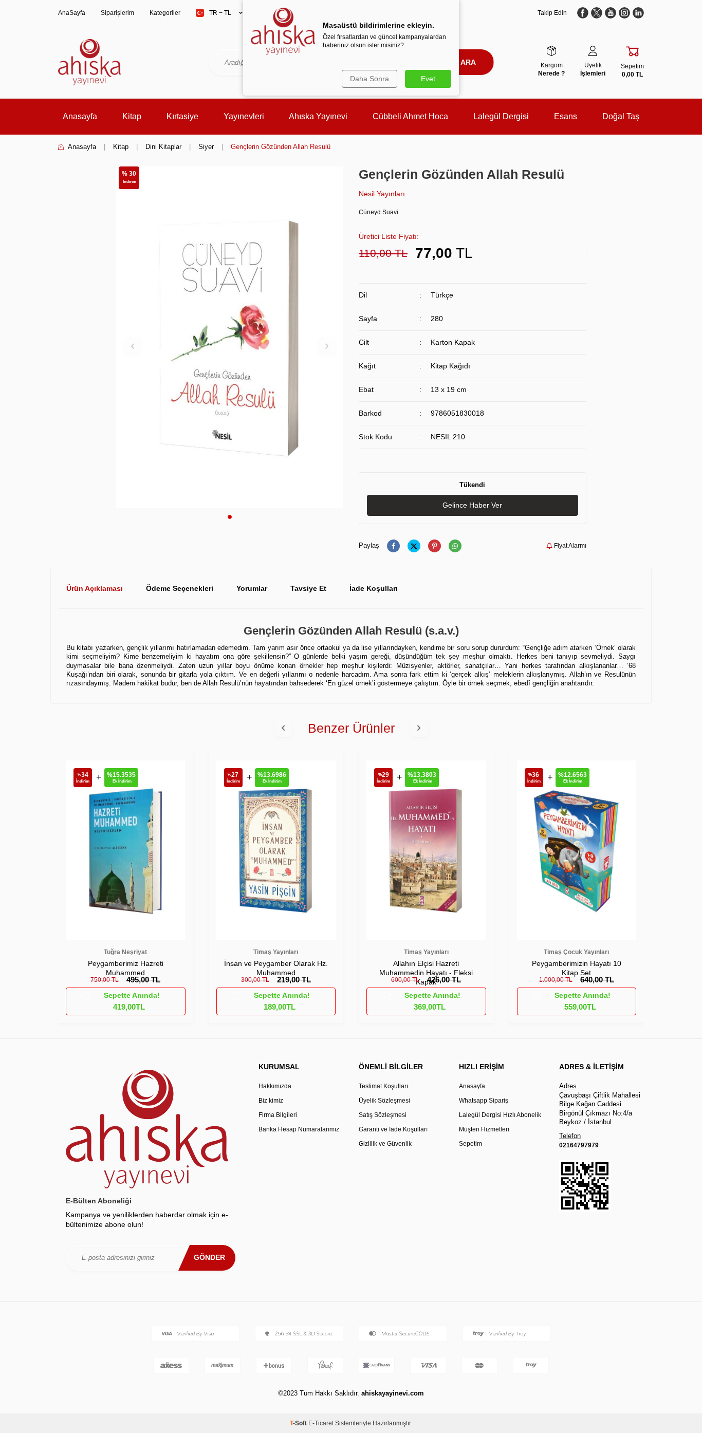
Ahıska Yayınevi (318, 116)
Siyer (206, 147)
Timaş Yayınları (275, 952)
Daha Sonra (369, 79)
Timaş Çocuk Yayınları (576, 952)
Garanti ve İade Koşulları (393, 1129)
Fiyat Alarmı (569, 545)
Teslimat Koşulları (383, 1086)
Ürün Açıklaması (94, 588)
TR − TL (220, 12)
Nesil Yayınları (382, 194)
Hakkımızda (274, 1086)
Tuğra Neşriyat (125, 952)
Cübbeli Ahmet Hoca (410, 116)
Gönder (209, 1257)
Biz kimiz (270, 1100)
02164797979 (579, 1145)
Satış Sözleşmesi (383, 1115)
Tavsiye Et (308, 588)
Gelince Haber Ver (472, 505)
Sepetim (470, 1143)
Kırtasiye (182, 116)
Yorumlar (251, 588)
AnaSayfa (71, 12)
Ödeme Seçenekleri (179, 588)
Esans (565, 116)
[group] (230, 337)
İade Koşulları (373, 588)
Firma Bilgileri (277, 1115)
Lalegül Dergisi (501, 116)
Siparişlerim (117, 12)
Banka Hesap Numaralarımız (298, 1129)
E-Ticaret (321, 1423)
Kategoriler (165, 12)
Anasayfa (80, 116)
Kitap (131, 116)
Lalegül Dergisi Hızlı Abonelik (500, 1115)
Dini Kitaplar (163, 147)
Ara (468, 62)
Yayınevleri (244, 116)
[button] (230, 517)
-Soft (299, 1423)
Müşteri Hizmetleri (484, 1129)
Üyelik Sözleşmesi (384, 1100)
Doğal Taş (620, 116)
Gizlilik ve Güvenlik (385, 1143)
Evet (428, 79)
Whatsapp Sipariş (483, 1100)
